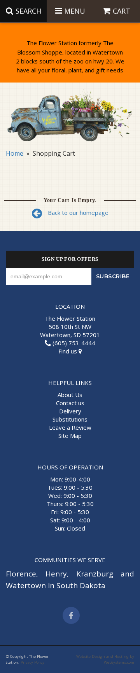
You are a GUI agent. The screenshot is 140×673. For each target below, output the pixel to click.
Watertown (26, 585)
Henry (56, 574)
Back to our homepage (78, 212)
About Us (70, 395)
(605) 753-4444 (73, 343)
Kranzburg (94, 574)
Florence (21, 574)
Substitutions (70, 419)
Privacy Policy (32, 662)
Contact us (70, 403)
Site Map (70, 435)
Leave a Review (70, 427)
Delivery (70, 411)
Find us (68, 351)
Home (14, 153)
